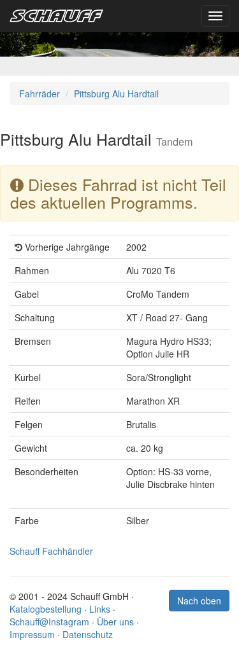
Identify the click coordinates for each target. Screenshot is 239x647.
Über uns (115, 621)
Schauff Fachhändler (51, 551)
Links (99, 608)
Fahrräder (39, 93)
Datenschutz (87, 634)
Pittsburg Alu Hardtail (116, 93)
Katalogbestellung (46, 608)
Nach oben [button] (199, 600)
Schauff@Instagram (49, 621)
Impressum (32, 634)
